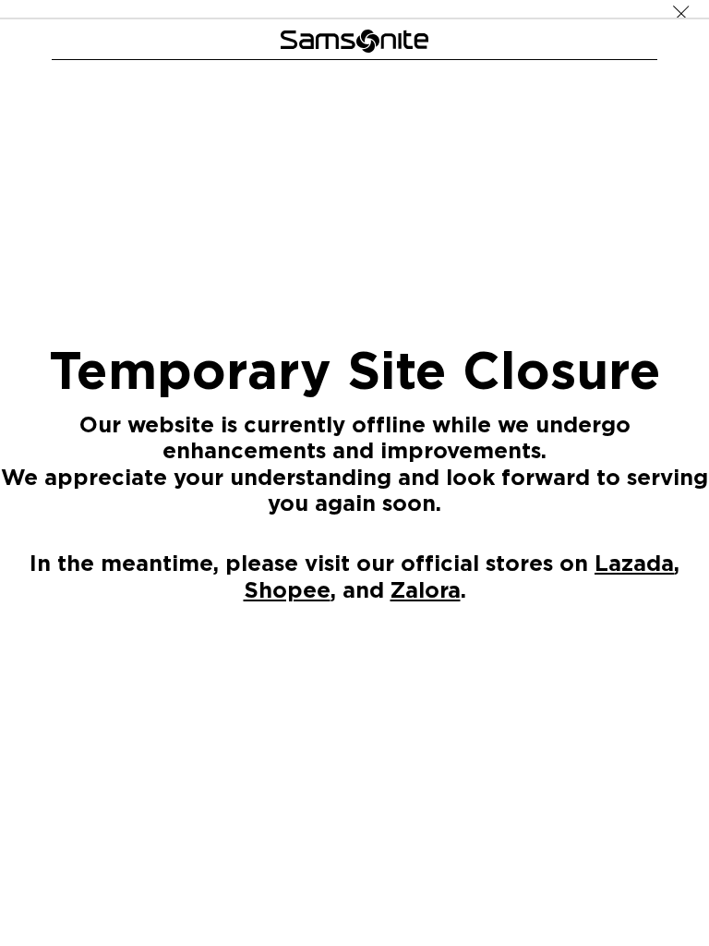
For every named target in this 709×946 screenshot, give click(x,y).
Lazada (634, 563)
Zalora (426, 588)
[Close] (681, 9)
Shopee (287, 588)
